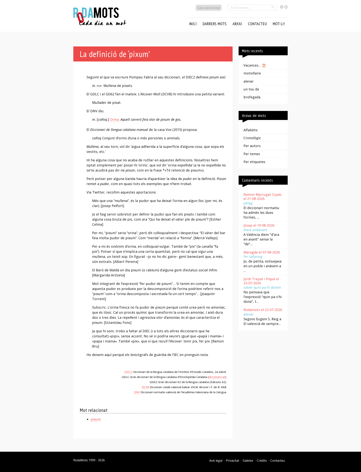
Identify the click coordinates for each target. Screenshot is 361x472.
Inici (193, 23)
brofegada (251, 97)
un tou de (251, 89)
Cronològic (252, 138)
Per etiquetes (254, 161)
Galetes (248, 460)
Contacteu (277, 460)
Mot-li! (279, 23)
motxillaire (252, 73)
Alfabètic (250, 130)
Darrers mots (215, 23)
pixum (96, 419)
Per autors (252, 145)
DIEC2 (128, 372)
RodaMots (80, 460)
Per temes (251, 154)
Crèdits (262, 460)
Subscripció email (209, 8)
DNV (137, 392)
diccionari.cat (217, 377)
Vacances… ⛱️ (254, 65)
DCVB (145, 387)
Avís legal (215, 460)
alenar (248, 81)
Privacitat (232, 460)
